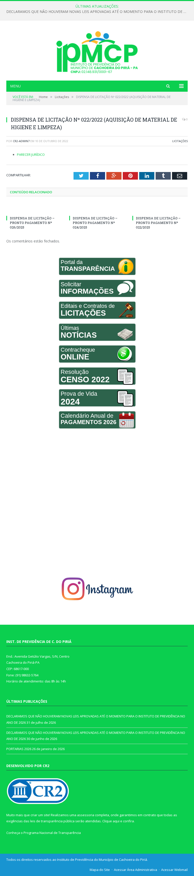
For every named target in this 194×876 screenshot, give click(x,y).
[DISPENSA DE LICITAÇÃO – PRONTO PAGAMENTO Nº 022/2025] (160, 208)
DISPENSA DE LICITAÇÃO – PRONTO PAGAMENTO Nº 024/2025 (95, 223)
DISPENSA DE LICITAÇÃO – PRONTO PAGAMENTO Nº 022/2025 (158, 223)
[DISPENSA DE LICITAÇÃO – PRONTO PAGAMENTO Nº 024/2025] (97, 208)
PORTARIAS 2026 (18, 749)
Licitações (180, 141)
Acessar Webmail (174, 869)
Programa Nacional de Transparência (52, 832)
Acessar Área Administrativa (135, 869)
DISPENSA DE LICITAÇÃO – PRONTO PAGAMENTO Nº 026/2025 (32, 223)
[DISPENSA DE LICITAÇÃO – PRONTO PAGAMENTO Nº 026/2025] (34, 208)
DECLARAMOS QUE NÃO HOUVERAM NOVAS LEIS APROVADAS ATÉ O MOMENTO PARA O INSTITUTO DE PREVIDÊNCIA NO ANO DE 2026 (98, 11)
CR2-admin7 (21, 141)
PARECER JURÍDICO (31, 154)
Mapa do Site (100, 869)
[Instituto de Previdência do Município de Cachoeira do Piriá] (97, 51)
